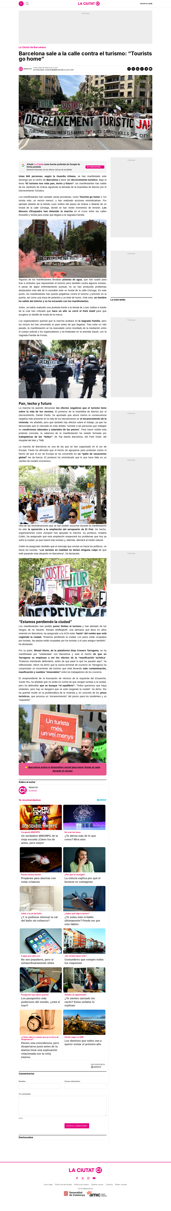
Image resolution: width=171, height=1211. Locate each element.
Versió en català (146, 4)
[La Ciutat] (89, 4)
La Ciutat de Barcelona (32, 47)
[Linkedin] (137, 69)
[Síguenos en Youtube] (94, 1178)
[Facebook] (129, 69)
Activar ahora (94, 167)
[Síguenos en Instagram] (88, 1178)
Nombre (22, 1081)
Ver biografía (33, 790)
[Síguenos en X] (82, 1178)
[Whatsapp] (142, 69)
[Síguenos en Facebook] (77, 1178)
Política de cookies (81, 1185)
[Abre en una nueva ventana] (74, 1193)
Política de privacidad (63, 1185)
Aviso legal (48, 1185)
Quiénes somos (97, 1185)
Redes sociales (121, 1185)
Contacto (109, 1185)
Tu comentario (25, 1094)
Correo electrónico (72, 1081)
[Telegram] (146, 69)
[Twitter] (133, 69)
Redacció (28, 69)
